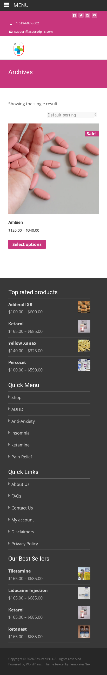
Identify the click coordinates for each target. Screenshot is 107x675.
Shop (16, 397)
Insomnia (20, 433)
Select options (27, 244)
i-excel (60, 664)
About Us (20, 484)
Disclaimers (22, 532)
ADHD (17, 409)
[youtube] (94, 17)
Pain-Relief (21, 457)
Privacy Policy (24, 544)
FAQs (16, 496)
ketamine (20, 445)
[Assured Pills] (14, 47)
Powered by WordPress (25, 664)
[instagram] (87, 17)
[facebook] (74, 17)
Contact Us (22, 508)
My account (22, 520)
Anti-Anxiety (23, 421)
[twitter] (81, 17)
